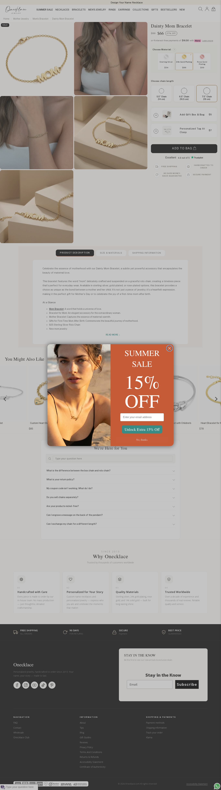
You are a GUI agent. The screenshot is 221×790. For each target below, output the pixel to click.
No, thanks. (142, 439)
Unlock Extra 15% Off (142, 429)
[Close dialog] (169, 348)
